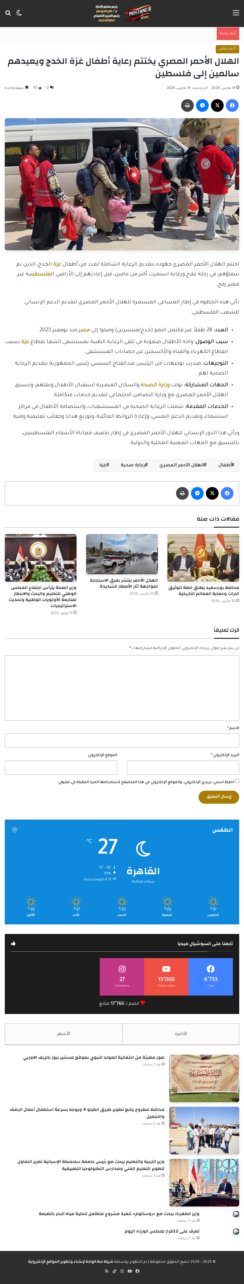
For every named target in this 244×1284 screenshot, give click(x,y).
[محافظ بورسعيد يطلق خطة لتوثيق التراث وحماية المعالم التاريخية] (203, 558)
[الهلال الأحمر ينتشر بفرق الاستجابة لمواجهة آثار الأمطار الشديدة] (122, 554)
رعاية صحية (133, 465)
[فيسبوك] (232, 105)
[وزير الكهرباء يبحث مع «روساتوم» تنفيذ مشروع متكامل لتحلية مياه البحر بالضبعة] (236, 1214)
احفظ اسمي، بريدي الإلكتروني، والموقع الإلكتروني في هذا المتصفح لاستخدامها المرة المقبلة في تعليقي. (146, 783)
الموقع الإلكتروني (102, 756)
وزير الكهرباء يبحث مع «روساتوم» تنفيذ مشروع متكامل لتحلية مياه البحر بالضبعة (119, 1214)
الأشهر (63, 1034)
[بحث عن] (8, 16)
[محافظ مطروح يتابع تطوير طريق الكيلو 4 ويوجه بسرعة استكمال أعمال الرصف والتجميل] (204, 1130)
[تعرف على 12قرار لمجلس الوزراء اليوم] (236, 1231)
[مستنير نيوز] (122, 13)
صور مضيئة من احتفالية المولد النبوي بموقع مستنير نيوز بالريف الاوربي (94, 1057)
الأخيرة (181, 1034)
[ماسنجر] (202, 105)
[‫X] (217, 105)
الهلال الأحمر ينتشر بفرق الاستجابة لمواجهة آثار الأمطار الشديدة (124, 583)
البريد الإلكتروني (225, 756)
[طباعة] (187, 105)
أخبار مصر (227, 49)
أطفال (225, 465)
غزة (102, 465)
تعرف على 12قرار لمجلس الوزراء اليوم (162, 1231)
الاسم (233, 728)
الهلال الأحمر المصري (181, 465)
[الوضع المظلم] (19, 16)
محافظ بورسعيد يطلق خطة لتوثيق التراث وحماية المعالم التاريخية (203, 591)
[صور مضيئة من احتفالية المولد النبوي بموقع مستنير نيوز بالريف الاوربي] (204, 1078)
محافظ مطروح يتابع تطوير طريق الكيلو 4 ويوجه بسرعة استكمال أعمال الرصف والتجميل (87, 1113)
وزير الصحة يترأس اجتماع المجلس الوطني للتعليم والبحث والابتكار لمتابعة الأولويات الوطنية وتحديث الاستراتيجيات (43, 597)
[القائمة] (236, 16)
